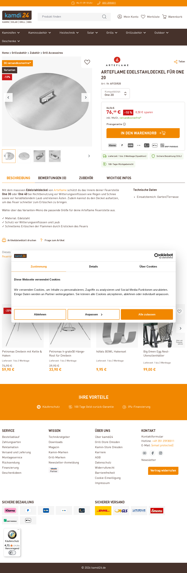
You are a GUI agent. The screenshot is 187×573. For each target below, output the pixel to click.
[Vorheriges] (8, 97)
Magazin (54, 447)
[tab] (18, 178)
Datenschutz (103, 462)
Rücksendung (11, 462)
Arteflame (60, 190)
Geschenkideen (11, 473)
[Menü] (18, 530)
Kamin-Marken (58, 452)
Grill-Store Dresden (107, 442)
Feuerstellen (10, 256)
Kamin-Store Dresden (109, 447)
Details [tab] (93, 266)
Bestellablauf (10, 437)
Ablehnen (40, 314)
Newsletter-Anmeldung (64, 462)
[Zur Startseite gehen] (17, 16)
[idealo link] (70, 470)
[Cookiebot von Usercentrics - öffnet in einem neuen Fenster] (157, 256)
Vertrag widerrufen (163, 470)
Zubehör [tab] (86, 178)
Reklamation (10, 447)
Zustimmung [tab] (39, 266)
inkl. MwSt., (123, 118)
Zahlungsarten (11, 442)
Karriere (100, 452)
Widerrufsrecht (105, 467)
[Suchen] (104, 17)
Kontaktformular (152, 436)
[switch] (12, 553)
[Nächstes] (85, 97)
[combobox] (68, 17)
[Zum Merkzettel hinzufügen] (87, 62)
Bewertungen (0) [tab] (52, 178)
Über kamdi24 (104, 437)
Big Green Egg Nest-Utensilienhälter (156, 353)
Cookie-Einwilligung (108, 478)
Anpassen (91, 314)
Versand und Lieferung (16, 452)
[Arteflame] (117, 61)
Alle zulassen (146, 314)
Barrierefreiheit (105, 473)
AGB (98, 457)
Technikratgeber (59, 437)
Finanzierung (10, 467)
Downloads (56, 442)
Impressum (102, 483)
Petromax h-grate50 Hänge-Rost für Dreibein (67, 353)
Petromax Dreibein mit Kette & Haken (22, 353)
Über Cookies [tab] (148, 266)
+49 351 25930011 (163, 441)
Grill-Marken (57, 457)
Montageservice (12, 457)
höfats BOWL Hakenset (111, 351)
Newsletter (148, 460)
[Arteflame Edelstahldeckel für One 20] (47, 101)
